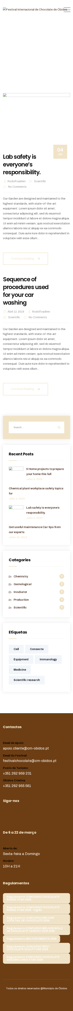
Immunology (48, 659)
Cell (16, 649)
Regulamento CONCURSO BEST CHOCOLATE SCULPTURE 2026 (28, 948)
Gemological (23, 584)
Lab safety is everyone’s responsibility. (21, 164)
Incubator (20, 592)
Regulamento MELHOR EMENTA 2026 (31, 938)
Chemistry (21, 576)
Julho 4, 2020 (34, 479)
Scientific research (27, 680)
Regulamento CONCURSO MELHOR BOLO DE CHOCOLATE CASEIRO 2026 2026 (34, 930)
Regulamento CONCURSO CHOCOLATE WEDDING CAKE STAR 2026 (33, 958)
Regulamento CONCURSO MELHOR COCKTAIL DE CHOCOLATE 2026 (30, 919)
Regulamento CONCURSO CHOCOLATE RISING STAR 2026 (33, 898)
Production (21, 599)
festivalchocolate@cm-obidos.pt (29, 761)
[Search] (58, 427)
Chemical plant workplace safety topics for (36, 491)
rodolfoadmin (17, 181)
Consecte (36, 649)
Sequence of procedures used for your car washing (25, 291)
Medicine (20, 669)
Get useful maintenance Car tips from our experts (35, 530)
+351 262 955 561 (17, 786)
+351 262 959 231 (17, 773)
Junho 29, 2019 (18, 537)
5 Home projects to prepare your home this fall (45, 471)
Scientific (40, 181)
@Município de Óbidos (53, 988)
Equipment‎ (21, 659)
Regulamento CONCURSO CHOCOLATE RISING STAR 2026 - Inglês (33, 909)
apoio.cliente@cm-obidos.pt (26, 748)
